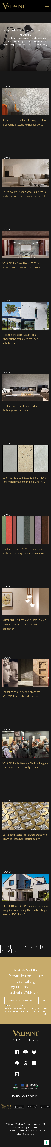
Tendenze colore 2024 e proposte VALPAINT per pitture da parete (21, 694)
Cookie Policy (29, 1133)
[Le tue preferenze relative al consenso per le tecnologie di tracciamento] (46, 1142)
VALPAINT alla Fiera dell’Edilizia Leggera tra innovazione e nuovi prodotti (25, 765)
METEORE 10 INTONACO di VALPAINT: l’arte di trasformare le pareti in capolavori (24, 624)
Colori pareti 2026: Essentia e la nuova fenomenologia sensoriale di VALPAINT (24, 480)
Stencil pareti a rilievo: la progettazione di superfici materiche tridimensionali (24, 122)
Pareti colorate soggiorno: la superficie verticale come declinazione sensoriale (24, 194)
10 (9, 951)
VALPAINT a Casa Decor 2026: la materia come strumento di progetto (23, 265)
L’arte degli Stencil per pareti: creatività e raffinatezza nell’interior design (24, 837)
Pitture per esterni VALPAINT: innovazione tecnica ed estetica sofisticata (20, 339)
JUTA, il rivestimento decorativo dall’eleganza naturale (20, 408)
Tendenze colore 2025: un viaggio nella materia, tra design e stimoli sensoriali (24, 551)
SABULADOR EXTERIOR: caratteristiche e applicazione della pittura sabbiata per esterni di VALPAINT (25, 910)
